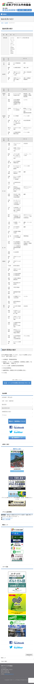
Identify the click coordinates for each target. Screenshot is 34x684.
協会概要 (4, 393)
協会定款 (4, 404)
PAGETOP (29, 654)
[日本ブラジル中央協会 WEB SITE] (17, 4)
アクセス (4, 415)
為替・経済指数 (6, 519)
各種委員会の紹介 (6, 411)
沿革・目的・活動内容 (7, 401)
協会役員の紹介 (6, 408)
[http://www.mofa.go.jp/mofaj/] (17, 533)
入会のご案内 (4, 661)
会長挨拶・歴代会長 (7, 397)
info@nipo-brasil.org (9, 674)
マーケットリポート (7, 518)
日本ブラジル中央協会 (15, 679)
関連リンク (3, 657)
